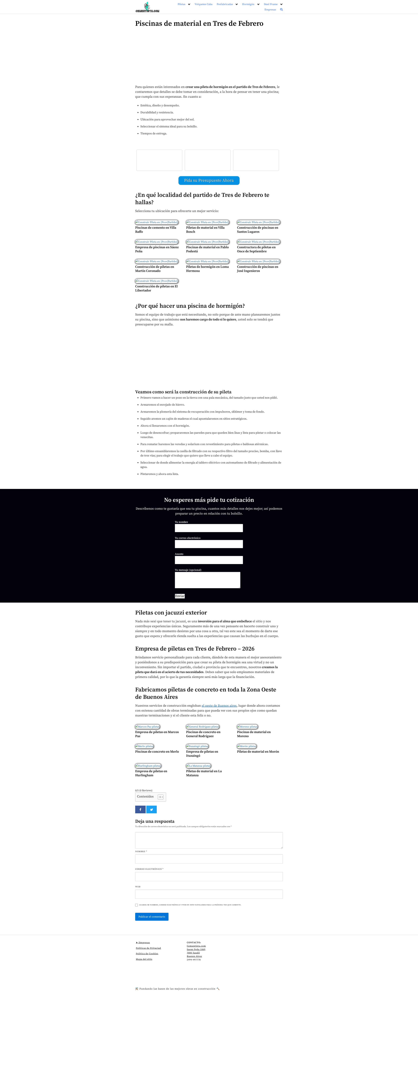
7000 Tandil (193, 952)
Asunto (179, 554)
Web (137, 886)
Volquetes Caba (203, 4)
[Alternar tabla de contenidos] (159, 797)
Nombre (141, 851)
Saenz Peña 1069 (196, 949)
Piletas (181, 4)
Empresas (270, 9)
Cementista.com (196, 946)
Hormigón (248, 4)
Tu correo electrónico (188, 538)
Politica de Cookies (147, 953)
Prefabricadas (225, 4)
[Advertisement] (209, 58)
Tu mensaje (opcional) (188, 570)
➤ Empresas (143, 942)
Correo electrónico (149, 869)
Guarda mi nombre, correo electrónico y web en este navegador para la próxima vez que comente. (190, 905)
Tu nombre (181, 522)
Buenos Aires (194, 956)
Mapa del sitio (144, 959)
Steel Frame (271, 4)
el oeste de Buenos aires (219, 706)
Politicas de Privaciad (148, 948)
